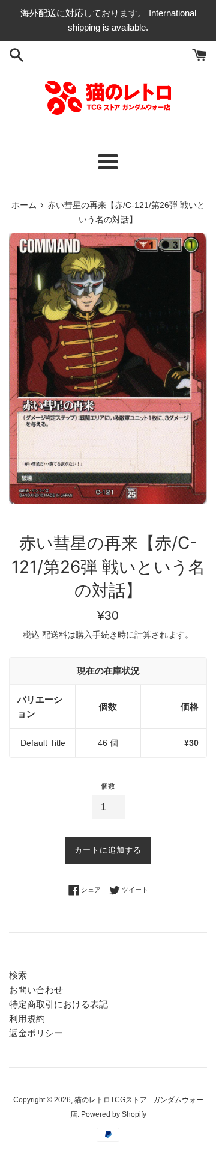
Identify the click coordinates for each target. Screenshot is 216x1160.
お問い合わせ (36, 989)
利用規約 (27, 1018)
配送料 (54, 635)
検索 (18, 975)
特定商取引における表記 (58, 1004)
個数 (108, 786)
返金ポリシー (36, 1033)
